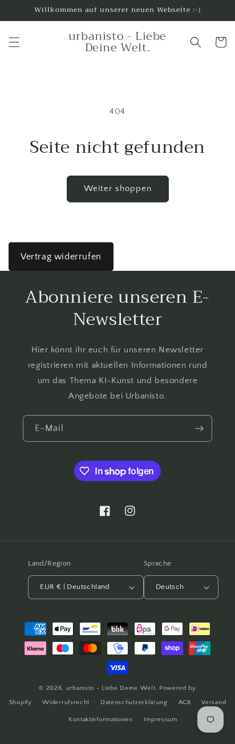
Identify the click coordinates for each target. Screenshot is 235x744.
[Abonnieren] (199, 428)
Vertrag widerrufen (61, 256)
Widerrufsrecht (66, 702)
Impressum (160, 719)
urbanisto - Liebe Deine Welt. (111, 688)
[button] (14, 42)
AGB (185, 702)
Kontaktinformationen (100, 719)
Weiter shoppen (118, 188)
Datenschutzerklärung (134, 702)
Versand (213, 702)
